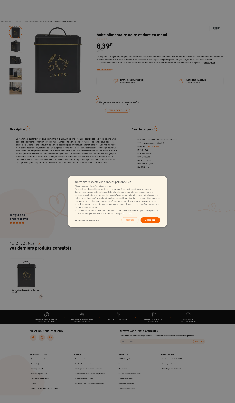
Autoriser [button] (150, 220)
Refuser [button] (130, 220)
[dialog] (117, 201)
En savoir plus (129, 213)
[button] (88, 220)
